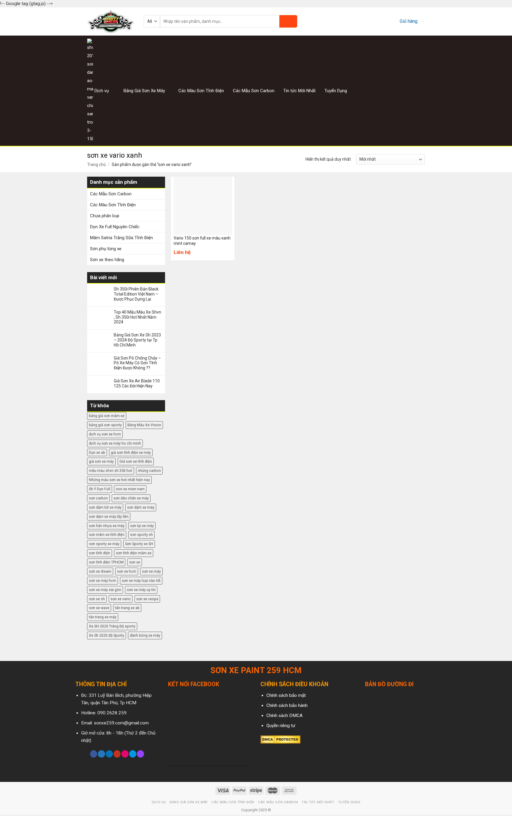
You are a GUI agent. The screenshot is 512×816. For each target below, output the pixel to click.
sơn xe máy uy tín (141, 589)
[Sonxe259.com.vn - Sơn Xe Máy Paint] (111, 21)
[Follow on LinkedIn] (109, 754)
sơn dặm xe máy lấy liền (109, 516)
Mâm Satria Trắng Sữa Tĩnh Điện (121, 237)
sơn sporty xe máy (104, 544)
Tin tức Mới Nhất (299, 90)
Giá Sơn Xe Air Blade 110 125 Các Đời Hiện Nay (137, 383)
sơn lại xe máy (142, 525)
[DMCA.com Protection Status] (280, 739)
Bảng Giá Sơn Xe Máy (144, 90)
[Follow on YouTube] (117, 754)
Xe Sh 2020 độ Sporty (106, 635)
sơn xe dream (100, 571)
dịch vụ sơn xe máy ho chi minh (115, 443)
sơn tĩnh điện (99, 553)
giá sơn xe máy (101, 461)
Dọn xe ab (97, 452)
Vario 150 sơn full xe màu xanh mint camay (202, 241)
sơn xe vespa (147, 599)
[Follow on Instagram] (406, 90)
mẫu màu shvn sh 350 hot (110, 470)
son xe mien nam (130, 489)
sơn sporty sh (141, 534)
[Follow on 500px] (132, 754)
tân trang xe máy (102, 617)
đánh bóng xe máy (145, 635)
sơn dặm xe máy (140, 507)
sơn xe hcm (126, 571)
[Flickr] (125, 754)
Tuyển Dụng (335, 90)
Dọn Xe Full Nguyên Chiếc (115, 226)
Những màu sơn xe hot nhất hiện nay (119, 480)
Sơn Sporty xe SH (139, 544)
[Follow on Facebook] (398, 90)
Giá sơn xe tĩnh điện (135, 461)
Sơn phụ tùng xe (105, 248)
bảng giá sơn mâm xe (106, 415)
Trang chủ (96, 164)
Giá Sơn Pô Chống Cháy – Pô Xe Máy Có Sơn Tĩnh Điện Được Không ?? (137, 363)
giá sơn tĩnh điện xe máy (131, 452)
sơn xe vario (121, 599)
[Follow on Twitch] (140, 754)
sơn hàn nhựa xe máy (106, 525)
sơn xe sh (97, 599)
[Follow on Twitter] (413, 90)
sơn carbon (98, 498)
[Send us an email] (421, 90)
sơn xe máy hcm (102, 580)
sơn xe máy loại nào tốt (141, 580)
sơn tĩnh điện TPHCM (106, 562)
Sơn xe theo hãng (107, 259)
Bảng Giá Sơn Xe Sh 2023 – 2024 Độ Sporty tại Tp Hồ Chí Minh (137, 340)
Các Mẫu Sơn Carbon (253, 90)
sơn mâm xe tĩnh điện (106, 534)
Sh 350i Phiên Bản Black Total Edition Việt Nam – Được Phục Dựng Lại (136, 294)
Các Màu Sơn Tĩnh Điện (201, 90)
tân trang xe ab (127, 608)
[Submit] (288, 21)
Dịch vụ (102, 90)
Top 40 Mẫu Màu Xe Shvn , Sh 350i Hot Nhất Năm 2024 (137, 317)
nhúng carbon (149, 470)
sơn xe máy (151, 571)
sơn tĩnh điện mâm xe (133, 553)
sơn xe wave (99, 608)
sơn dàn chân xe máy (131, 498)
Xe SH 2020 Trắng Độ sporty (112, 626)
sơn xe (134, 562)
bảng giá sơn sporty (105, 425)
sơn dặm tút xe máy (105, 507)
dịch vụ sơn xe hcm (105, 434)
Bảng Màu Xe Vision (144, 425)
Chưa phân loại (104, 215)
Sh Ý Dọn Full (99, 489)
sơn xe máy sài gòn (105, 589)
